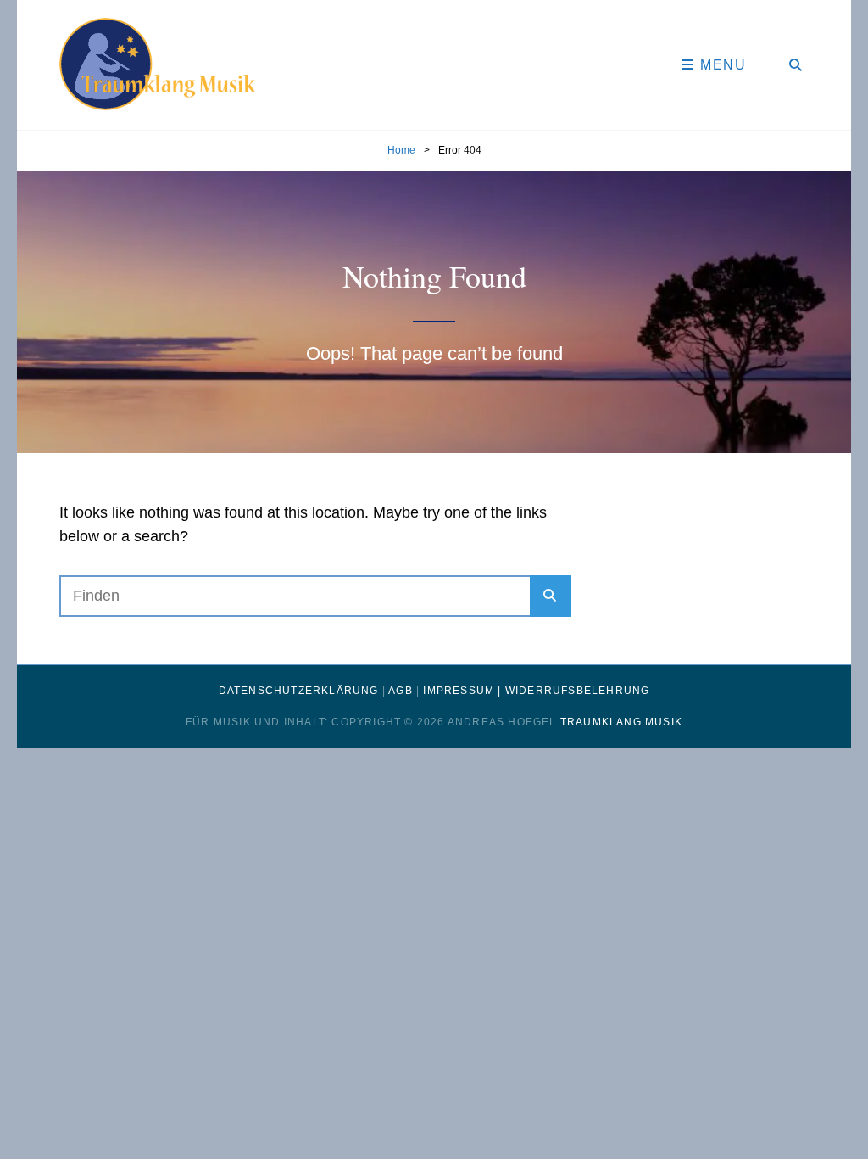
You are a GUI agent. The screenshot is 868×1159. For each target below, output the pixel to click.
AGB (400, 691)
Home (401, 150)
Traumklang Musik (621, 722)
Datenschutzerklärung (299, 691)
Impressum (463, 691)
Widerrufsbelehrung (577, 691)
